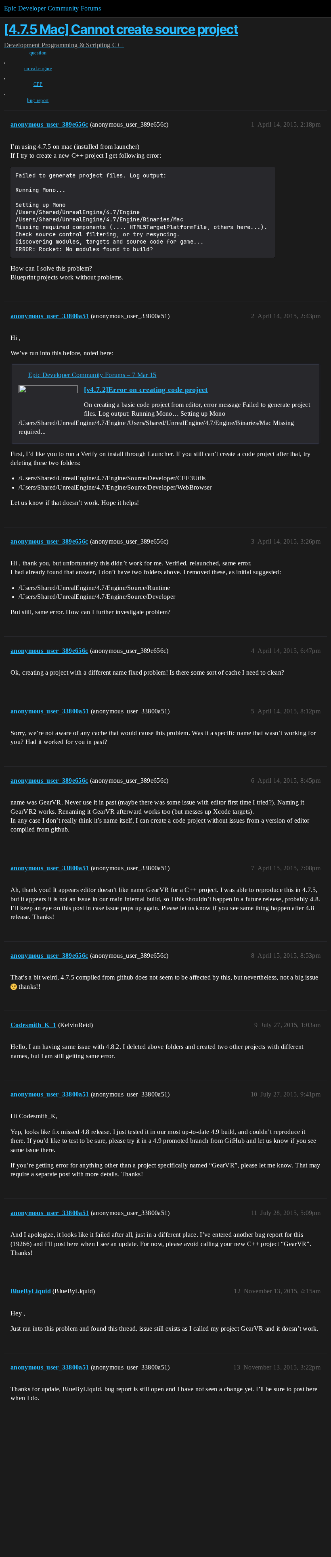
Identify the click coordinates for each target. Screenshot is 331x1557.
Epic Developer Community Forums (52, 8)
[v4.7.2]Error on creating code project (146, 390)
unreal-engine (38, 68)
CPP (38, 84)
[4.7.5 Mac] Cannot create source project (121, 29)
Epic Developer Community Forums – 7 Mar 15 (92, 374)
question (38, 53)
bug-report (37, 100)
